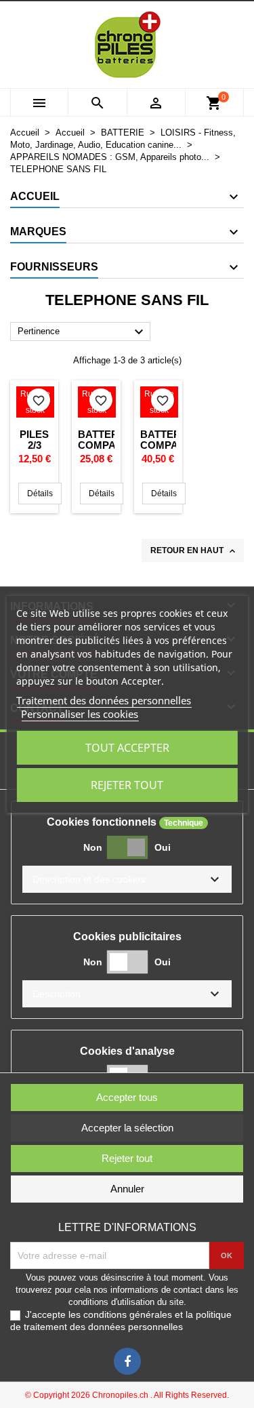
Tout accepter (127, 747)
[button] (127, 879)
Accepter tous (127, 1097)
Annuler (127, 1188)
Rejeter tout (127, 785)
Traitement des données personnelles (103, 700)
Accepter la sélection (127, 1127)
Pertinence (82, 332)
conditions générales (127, 1314)
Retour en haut (194, 551)
